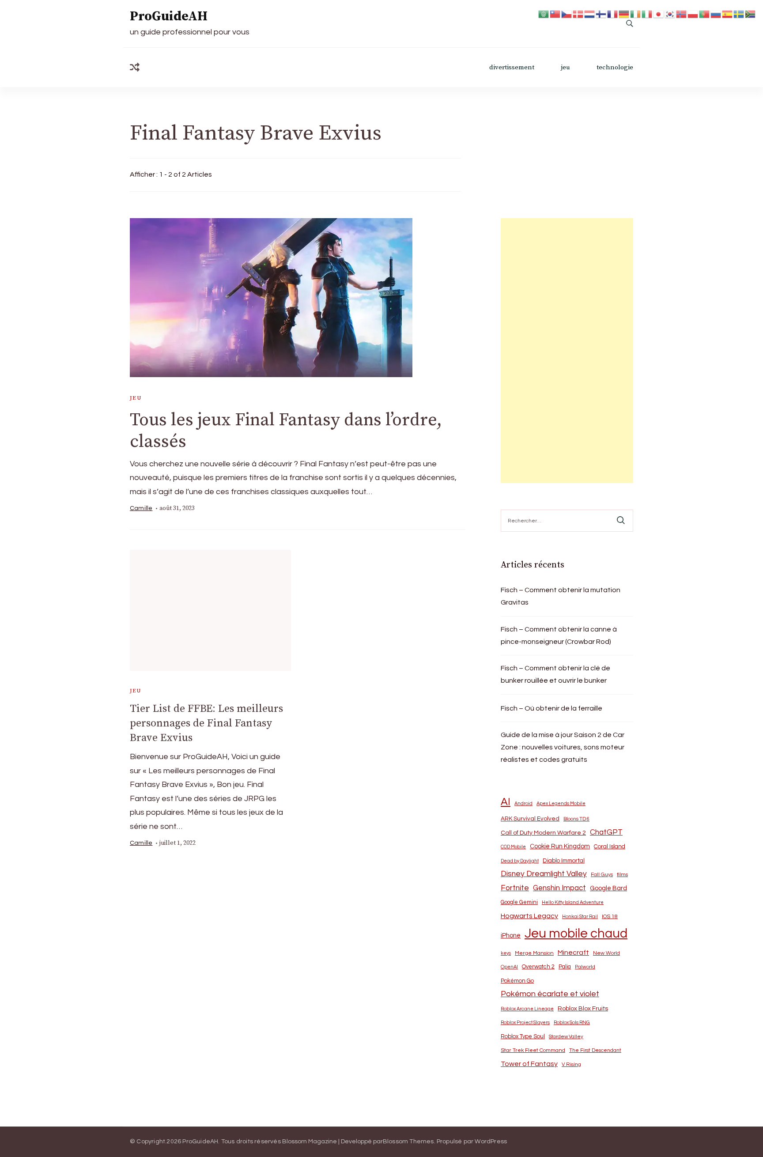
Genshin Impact (559, 888)
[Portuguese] (704, 13)
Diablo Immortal (564, 861)
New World (606, 953)
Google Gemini (519, 902)
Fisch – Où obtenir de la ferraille (551, 708)
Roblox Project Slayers (525, 1022)
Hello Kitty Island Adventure (573, 902)
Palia (565, 967)
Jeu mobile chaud (576, 933)
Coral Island (609, 846)
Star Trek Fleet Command (533, 1050)
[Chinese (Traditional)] (555, 13)
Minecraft (573, 952)
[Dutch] (590, 13)
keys (506, 953)
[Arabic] (544, 13)
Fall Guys (602, 874)
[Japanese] (659, 13)
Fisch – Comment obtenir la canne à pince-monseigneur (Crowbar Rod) (559, 635)
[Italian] (647, 13)
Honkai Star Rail (580, 916)
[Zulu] (750, 13)
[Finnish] (601, 13)
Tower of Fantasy (529, 1063)
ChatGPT (606, 832)
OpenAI (509, 966)
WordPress (491, 1141)
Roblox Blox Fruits (583, 1008)
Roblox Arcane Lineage (527, 1008)
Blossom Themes (408, 1141)
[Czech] (567, 13)
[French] (613, 13)
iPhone (511, 935)
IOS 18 (610, 916)
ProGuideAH (169, 16)
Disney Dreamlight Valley (544, 874)
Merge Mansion (534, 953)
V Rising (571, 1064)
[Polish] (693, 13)
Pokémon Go (517, 981)
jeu (565, 67)
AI (505, 802)
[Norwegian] (681, 13)
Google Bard (608, 888)
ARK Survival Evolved (530, 819)
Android (523, 803)
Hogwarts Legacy (529, 915)
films (622, 874)
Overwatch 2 (538, 967)
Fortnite (515, 888)
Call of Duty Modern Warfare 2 (543, 833)
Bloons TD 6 (576, 819)
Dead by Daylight (520, 860)
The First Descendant (595, 1050)
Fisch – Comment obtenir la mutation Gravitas (560, 596)
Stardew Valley (566, 1036)
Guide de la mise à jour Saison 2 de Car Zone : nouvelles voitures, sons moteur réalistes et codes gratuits (562, 747)
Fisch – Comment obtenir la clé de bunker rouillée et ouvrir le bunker (555, 674)
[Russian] (716, 13)
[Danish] (578, 13)
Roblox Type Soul (523, 1036)
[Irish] (636, 13)
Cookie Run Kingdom (560, 846)
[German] (624, 13)
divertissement (511, 67)
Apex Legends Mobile (560, 803)
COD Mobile (513, 846)
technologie (615, 67)
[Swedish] (739, 13)
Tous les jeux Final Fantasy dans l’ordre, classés (286, 431)
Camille (141, 508)
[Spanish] (727, 13)
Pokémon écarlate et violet (550, 994)
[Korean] (670, 13)
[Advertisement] (567, 350)
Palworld (585, 966)
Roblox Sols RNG (572, 1022)
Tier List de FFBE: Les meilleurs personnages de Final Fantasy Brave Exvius (206, 723)
